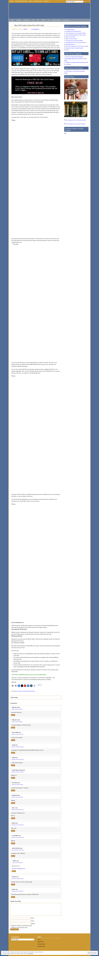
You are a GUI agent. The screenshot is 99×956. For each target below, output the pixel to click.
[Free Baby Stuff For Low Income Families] (75, 100)
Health (42, 20)
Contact (46, 1)
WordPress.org (41, 946)
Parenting (18, 20)
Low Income (65, 20)
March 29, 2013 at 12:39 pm (18, 824)
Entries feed (40, 941)
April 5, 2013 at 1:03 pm (18, 862)
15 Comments (35, 29)
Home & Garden (55, 20)
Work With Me (38, 1)
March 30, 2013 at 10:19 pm (18, 746)
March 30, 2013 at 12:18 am (18, 809)
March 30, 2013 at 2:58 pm (17, 784)
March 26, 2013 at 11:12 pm (18, 891)
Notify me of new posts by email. (19, 927)
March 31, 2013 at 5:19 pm (17, 734)
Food (33, 20)
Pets (38, 20)
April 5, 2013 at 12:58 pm (17, 721)
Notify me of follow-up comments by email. (22, 925)
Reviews (25, 691)
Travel (12, 20)
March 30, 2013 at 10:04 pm (18, 772)
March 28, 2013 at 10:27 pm (18, 850)
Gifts (48, 20)
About (30, 1)
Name (32, 918)
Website (33, 923)
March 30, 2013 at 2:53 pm (17, 797)
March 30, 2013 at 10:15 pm (18, 759)
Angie (25, 29)
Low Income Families (20, 1)
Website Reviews (31, 691)
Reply (13, 715)
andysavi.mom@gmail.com (18, 868)
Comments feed (41, 944)
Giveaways (20, 691)
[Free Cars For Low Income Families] (74, 124)
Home (11, 1)
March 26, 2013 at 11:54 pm (18, 878)
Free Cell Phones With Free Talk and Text (75, 35)
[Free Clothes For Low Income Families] (75, 117)
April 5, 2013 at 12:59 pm (17, 709)
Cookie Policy (30, 953)
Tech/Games (26, 20)
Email (32, 920)
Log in (39, 939)
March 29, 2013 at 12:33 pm (18, 837)
